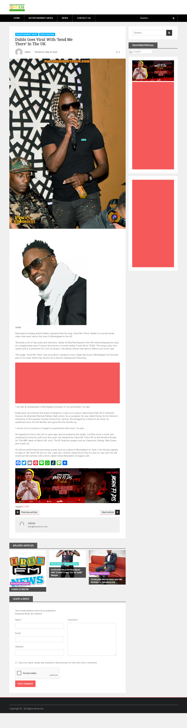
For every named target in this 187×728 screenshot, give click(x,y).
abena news (56, 564)
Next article (108, 512)
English (137, 51)
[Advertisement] (68, 383)
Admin (27, 52)
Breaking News (71, 564)
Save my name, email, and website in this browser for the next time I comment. (58, 663)
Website (19, 646)
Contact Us (84, 18)
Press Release (47, 34)
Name (18, 620)
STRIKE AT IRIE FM (19, 589)
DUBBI (26, 506)
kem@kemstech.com (38, 527)
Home (17, 18)
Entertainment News (41, 18)
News (65, 18)
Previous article (29, 512)
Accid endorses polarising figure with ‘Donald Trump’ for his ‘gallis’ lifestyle (66, 572)
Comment (73, 620)
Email (18, 633)
